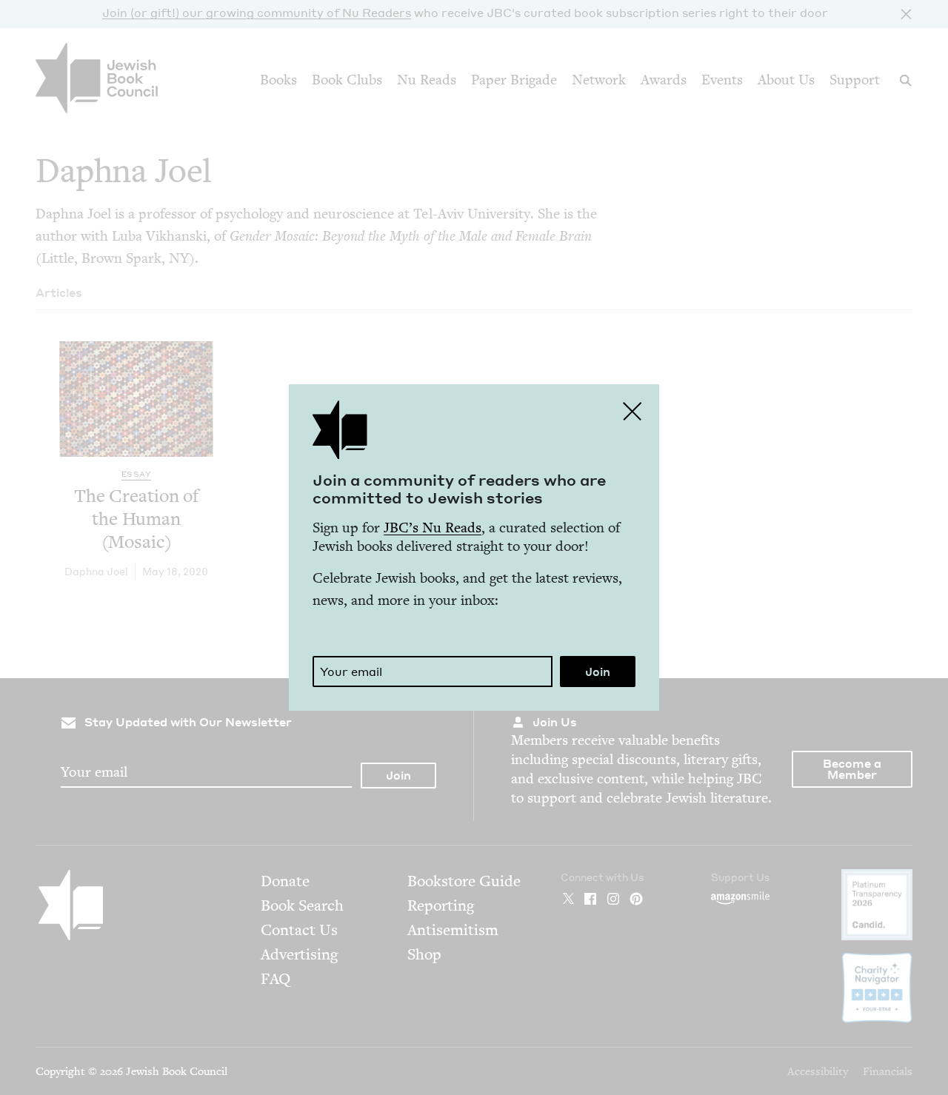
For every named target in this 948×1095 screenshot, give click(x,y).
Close (632, 411)
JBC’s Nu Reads (432, 527)
